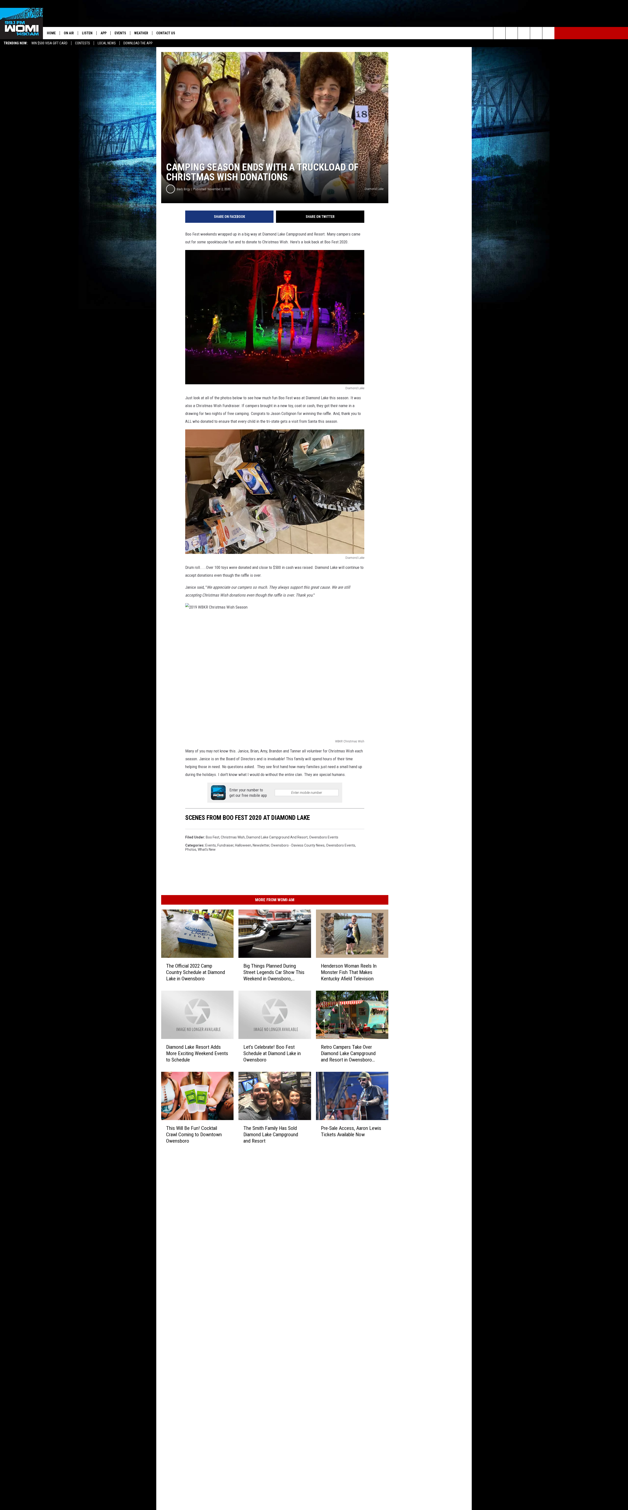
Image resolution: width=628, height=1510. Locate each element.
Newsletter (261, 845)
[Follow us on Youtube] (548, 33)
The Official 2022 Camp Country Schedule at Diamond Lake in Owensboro (195, 972)
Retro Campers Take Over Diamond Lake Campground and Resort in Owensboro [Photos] (348, 1053)
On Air (69, 33)
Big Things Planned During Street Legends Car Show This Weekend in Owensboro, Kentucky (273, 972)
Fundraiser (225, 845)
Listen (87, 33)
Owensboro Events (323, 837)
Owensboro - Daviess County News (298, 845)
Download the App (138, 43)
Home (51, 33)
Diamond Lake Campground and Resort (277, 837)
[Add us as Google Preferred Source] (512, 33)
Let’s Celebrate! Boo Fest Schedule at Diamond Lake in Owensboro (272, 1053)
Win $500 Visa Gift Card (49, 43)
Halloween (243, 845)
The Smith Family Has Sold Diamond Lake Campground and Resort (270, 1134)
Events (120, 33)
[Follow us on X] (536, 33)
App (103, 33)
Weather (141, 33)
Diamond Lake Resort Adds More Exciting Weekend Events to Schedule (197, 1053)
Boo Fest (212, 837)
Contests (82, 43)
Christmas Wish (233, 837)
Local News (107, 43)
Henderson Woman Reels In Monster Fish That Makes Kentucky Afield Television (349, 972)
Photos (190, 849)
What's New (207, 849)
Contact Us (165, 33)
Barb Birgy (183, 189)
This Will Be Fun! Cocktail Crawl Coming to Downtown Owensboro (194, 1134)
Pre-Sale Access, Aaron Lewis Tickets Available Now (351, 1131)
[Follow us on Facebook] (524, 33)
